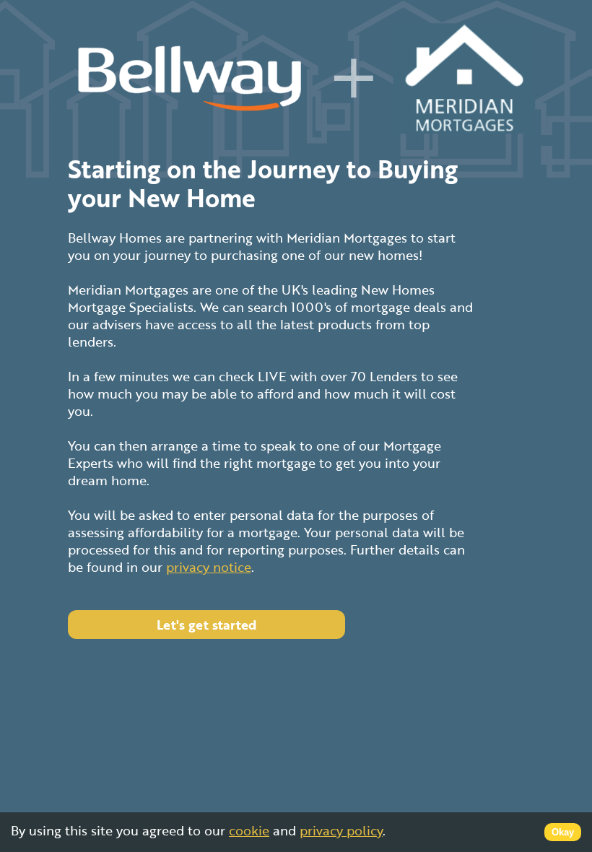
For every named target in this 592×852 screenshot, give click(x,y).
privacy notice (208, 566)
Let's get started (206, 624)
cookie (249, 830)
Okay (563, 832)
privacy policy (341, 830)
